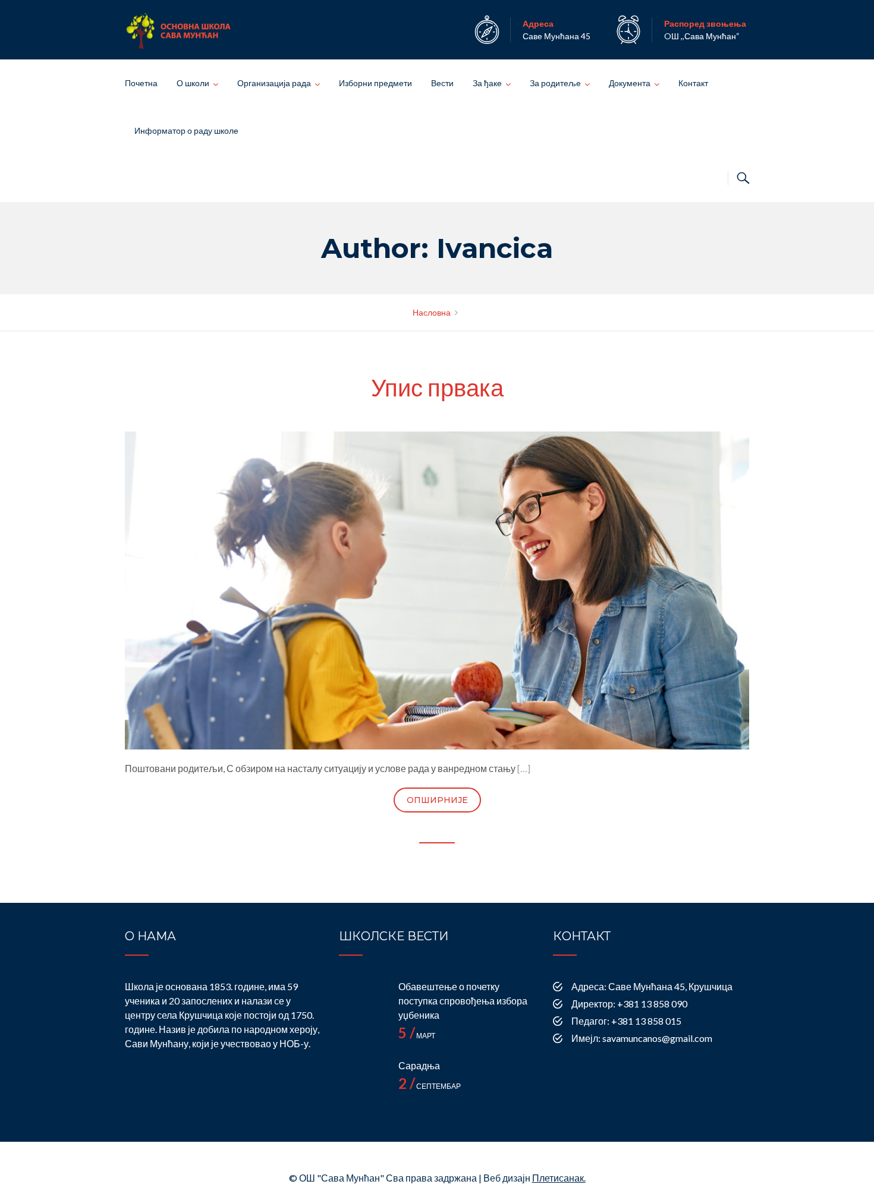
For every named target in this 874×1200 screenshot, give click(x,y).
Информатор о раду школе (186, 130)
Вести (442, 83)
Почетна (141, 83)
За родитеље (555, 83)
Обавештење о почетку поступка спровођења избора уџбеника (462, 1001)
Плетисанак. (559, 1177)
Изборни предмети (375, 83)
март (416, 1035)
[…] (523, 768)
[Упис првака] (437, 589)
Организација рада (274, 83)
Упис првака (437, 387)
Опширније (437, 800)
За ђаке (487, 83)
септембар (429, 1086)
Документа (629, 83)
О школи (193, 83)
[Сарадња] (362, 1082)
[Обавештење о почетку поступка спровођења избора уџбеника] (362, 1003)
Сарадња (419, 1065)
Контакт (693, 83)
